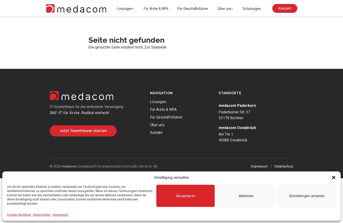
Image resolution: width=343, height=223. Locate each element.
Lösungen (125, 8)
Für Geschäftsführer (193, 8)
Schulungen (252, 8)
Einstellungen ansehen (307, 196)
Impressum (60, 214)
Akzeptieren (185, 196)
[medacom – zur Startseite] (76, 8)
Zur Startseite (155, 47)
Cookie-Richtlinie (19, 214)
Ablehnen (246, 196)
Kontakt (284, 8)
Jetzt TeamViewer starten (83, 131)
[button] (333, 177)
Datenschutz (41, 214)
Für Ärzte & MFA (156, 8)
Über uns (224, 8)
